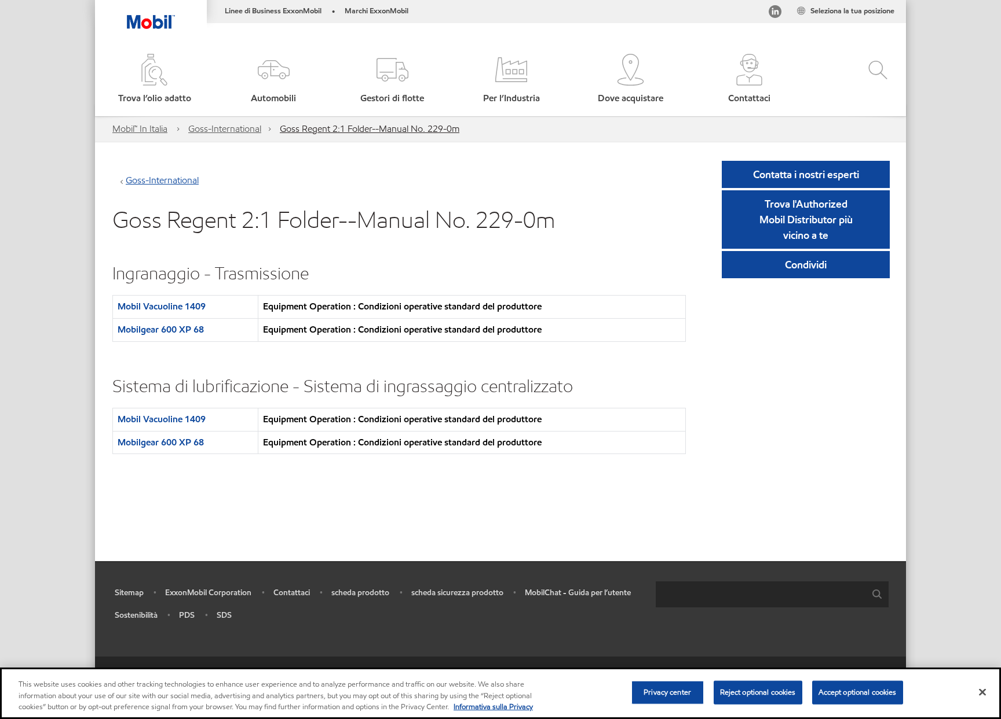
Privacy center (667, 692)
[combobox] (772, 594)
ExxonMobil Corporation (208, 592)
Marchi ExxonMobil (376, 11)
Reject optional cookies (758, 692)
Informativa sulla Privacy (493, 707)
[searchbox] (760, 594)
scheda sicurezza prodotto (457, 592)
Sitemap (129, 592)
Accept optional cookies (858, 692)
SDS (224, 615)
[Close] (982, 692)
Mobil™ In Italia (139, 129)
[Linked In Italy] (775, 13)
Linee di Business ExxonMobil (273, 11)
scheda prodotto (360, 592)
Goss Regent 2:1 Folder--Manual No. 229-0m (369, 129)
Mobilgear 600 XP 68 (161, 329)
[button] (273, 79)
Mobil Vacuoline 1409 (162, 306)
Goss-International (224, 129)
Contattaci (291, 592)
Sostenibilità (136, 615)
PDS (187, 615)
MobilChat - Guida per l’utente (578, 592)
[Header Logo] (151, 14)
